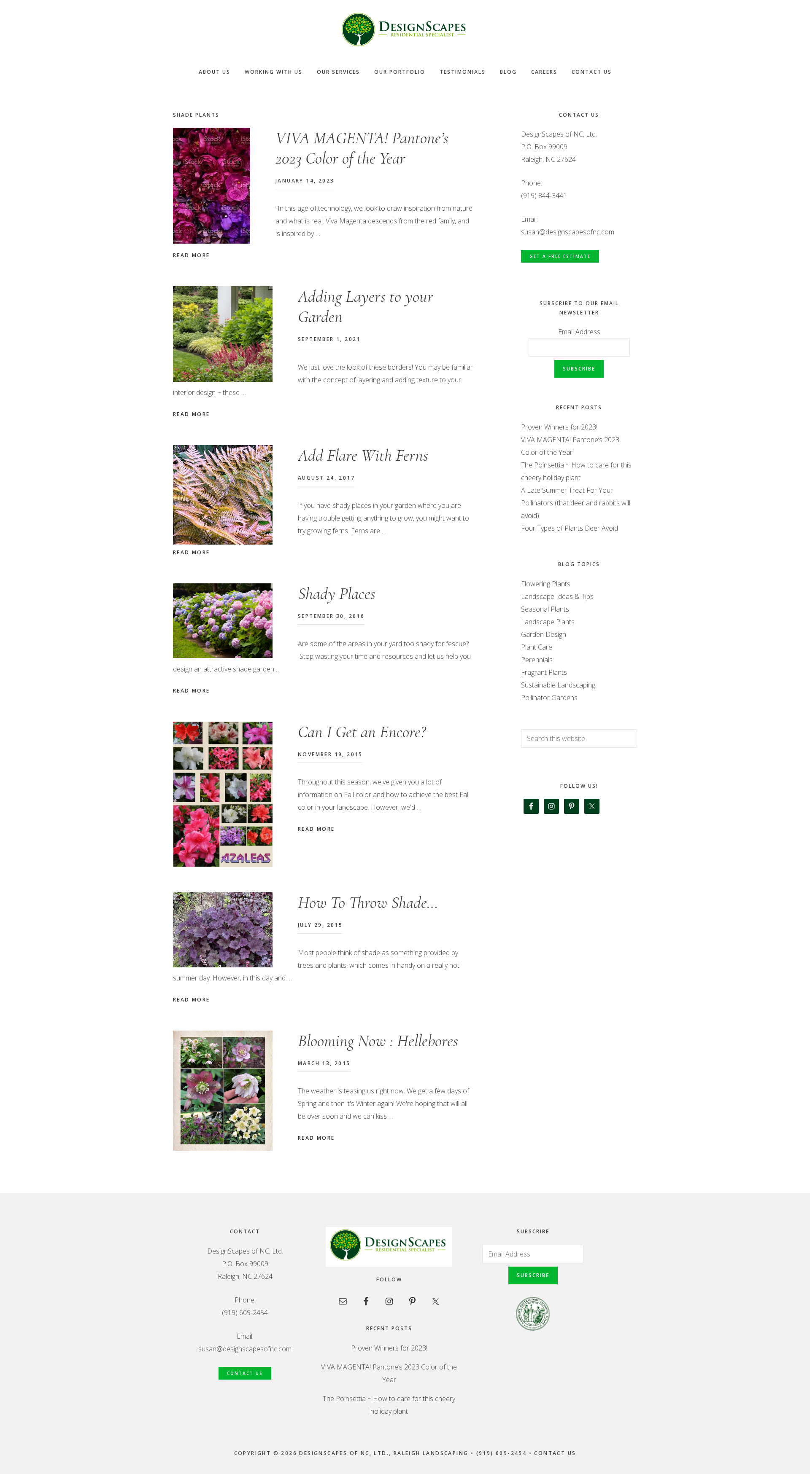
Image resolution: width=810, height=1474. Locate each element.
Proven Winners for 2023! (559, 427)
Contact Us (245, 1373)
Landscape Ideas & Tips (557, 596)
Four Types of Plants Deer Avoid (569, 528)
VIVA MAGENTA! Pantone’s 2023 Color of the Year (361, 148)
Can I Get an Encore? (362, 732)
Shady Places (336, 593)
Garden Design (543, 634)
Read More (191, 255)
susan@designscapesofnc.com (567, 231)
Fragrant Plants (544, 672)
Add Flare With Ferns (363, 455)
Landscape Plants (548, 621)
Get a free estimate (560, 256)
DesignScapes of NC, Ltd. (405, 29)
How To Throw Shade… (368, 902)
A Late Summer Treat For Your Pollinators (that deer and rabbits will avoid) (575, 503)
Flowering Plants (545, 583)
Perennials (537, 659)
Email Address (579, 331)
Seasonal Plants (545, 609)
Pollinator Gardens (549, 697)
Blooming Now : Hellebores (378, 1041)
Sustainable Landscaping (558, 685)
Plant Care (536, 647)
